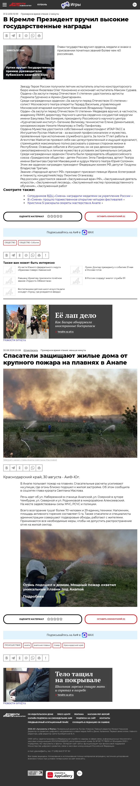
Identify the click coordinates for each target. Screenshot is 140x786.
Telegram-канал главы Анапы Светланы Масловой (30, 460)
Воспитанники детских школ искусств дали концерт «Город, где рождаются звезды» (41, 290)
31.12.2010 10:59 (10, 14)
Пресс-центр (63, 714)
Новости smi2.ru (14, 340)
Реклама (79, 714)
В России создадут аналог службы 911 (105, 278)
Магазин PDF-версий (98, 714)
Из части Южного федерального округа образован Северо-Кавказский (39, 268)
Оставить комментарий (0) (111, 216)
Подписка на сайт (86, 718)
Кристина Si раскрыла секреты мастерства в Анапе (64, 203)
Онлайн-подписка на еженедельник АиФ (50, 718)
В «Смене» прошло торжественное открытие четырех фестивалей (74, 199)
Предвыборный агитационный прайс (48, 722)
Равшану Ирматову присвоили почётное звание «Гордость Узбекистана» (40, 279)
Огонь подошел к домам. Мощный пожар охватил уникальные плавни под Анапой (69, 587)
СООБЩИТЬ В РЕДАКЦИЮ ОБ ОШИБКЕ (91, 722)
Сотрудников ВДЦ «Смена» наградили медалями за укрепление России (78, 196)
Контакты (105, 718)
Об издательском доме (40, 714)
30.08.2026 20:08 (12, 350)
